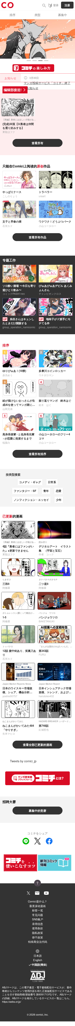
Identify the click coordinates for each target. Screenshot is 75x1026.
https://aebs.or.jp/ (11, 1001)
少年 (58, 500)
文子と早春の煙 (11, 221)
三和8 (5, 584)
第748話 (44, 726)
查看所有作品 (37, 237)
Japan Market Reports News (16, 683)
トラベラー (45, 192)
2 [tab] (34, 60)
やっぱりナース (11, 192)
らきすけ (6, 579)
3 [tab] (40, 60)
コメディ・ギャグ (30, 482)
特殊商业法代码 (37, 942)
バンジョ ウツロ (47, 612)
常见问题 (37, 915)
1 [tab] (29, 60)
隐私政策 (37, 933)
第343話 (44, 651)
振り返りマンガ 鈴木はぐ (55, 400)
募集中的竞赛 (37, 810)
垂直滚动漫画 (37, 906)
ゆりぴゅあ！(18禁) (14, 371)
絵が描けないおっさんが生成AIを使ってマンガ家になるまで (18, 405)
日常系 (52, 482)
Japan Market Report (49, 683)
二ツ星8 (43, 584)
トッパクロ (7, 646)
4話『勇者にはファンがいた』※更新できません (18, 548)
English (37, 960)
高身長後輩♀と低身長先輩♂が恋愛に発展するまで (18, 436)
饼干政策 (37, 937)
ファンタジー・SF (25, 491)
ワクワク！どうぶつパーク (55, 221)
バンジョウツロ (48, 617)
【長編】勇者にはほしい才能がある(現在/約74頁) (25, 119)
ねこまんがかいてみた (12, 721)
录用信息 (37, 924)
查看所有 (37, 143)
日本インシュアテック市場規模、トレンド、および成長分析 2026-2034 (55, 692)
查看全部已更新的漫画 (37, 745)
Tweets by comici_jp (23, 761)
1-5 (4, 617)
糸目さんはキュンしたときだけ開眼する (18, 321)
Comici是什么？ (37, 901)
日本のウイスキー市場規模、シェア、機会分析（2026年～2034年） (17, 692)
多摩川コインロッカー (52, 371)
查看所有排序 (37, 454)
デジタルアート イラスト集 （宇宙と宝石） (55, 548)
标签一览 (37, 910)
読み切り (43, 542)
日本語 (38, 956)
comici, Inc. (42, 1014)
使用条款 (37, 928)
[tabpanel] (37, 39)
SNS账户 (37, 919)
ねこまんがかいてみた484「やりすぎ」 (18, 728)
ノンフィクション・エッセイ (31, 500)
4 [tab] (46, 60)
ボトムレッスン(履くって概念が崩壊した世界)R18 (25, 612)
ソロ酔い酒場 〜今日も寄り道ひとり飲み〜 (19, 288)
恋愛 (58, 491)
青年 (46, 491)
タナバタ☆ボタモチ (48, 579)
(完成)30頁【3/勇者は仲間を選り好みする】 (18, 126)
